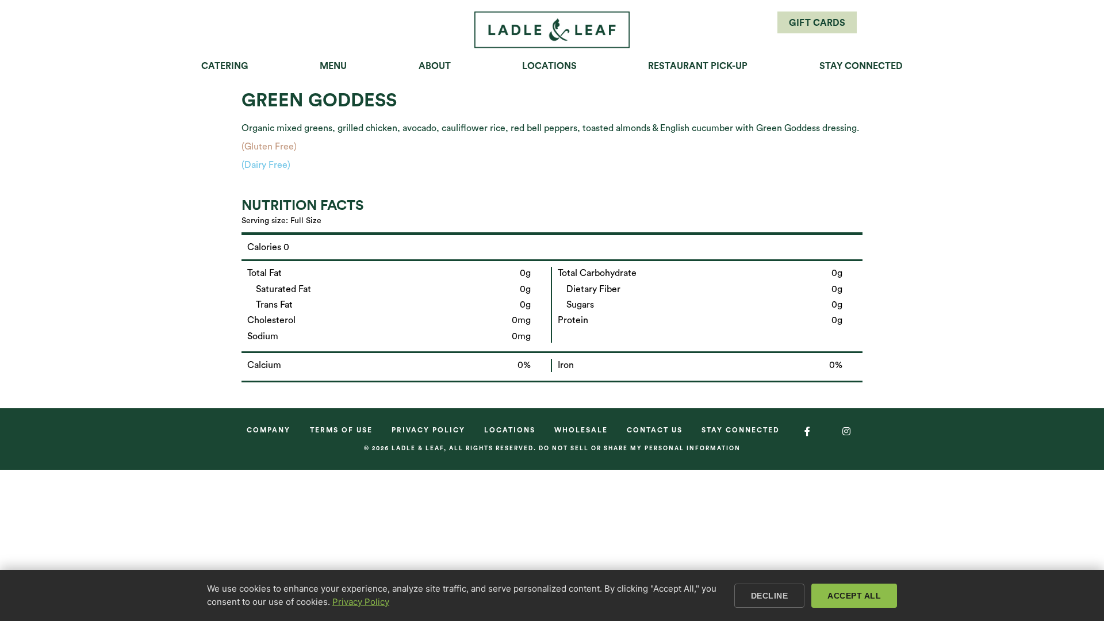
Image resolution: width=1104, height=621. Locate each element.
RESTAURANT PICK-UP (697, 66)
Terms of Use (341, 430)
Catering (224, 66)
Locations (549, 66)
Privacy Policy (428, 430)
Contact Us (655, 430)
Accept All (854, 595)
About (435, 66)
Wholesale (581, 430)
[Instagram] (847, 431)
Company (268, 430)
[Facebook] (807, 431)
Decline (769, 595)
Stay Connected (861, 66)
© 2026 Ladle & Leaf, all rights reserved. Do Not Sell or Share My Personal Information (552, 448)
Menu (333, 66)
